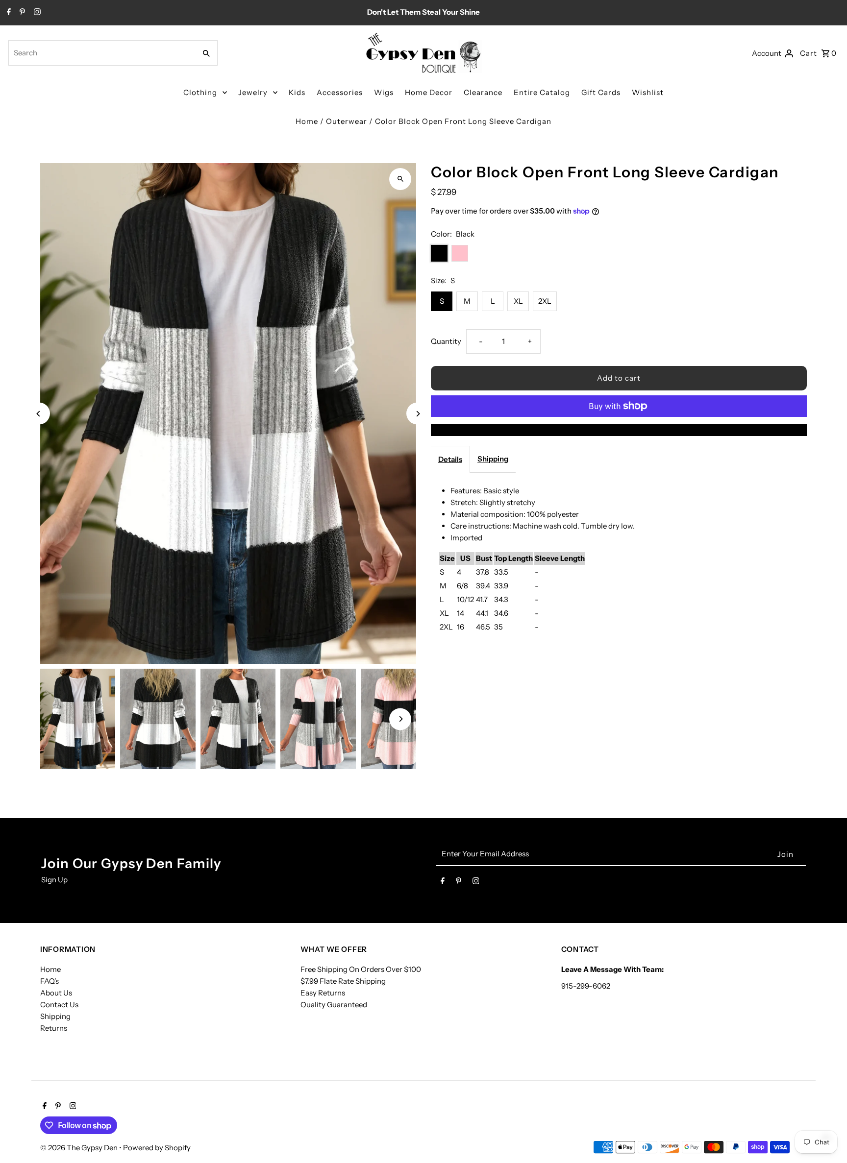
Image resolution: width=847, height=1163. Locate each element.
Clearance (483, 92)
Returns (53, 1028)
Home (307, 121)
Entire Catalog (542, 92)
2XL (544, 301)
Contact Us (59, 1004)
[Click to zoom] (400, 179)
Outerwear (346, 121)
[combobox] (101, 53)
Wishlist (648, 92)
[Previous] (39, 414)
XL (518, 301)
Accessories (340, 92)
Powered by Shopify (157, 1147)
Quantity (446, 341)
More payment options (619, 430)
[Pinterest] (21, 13)
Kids (297, 92)
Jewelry (253, 92)
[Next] (417, 414)
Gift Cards (601, 92)
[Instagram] (36, 13)
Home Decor (428, 92)
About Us (56, 992)
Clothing (200, 92)
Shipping (492, 458)
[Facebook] (7, 13)
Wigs (384, 92)
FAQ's (49, 981)
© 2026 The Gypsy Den (79, 1147)
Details (450, 459)
